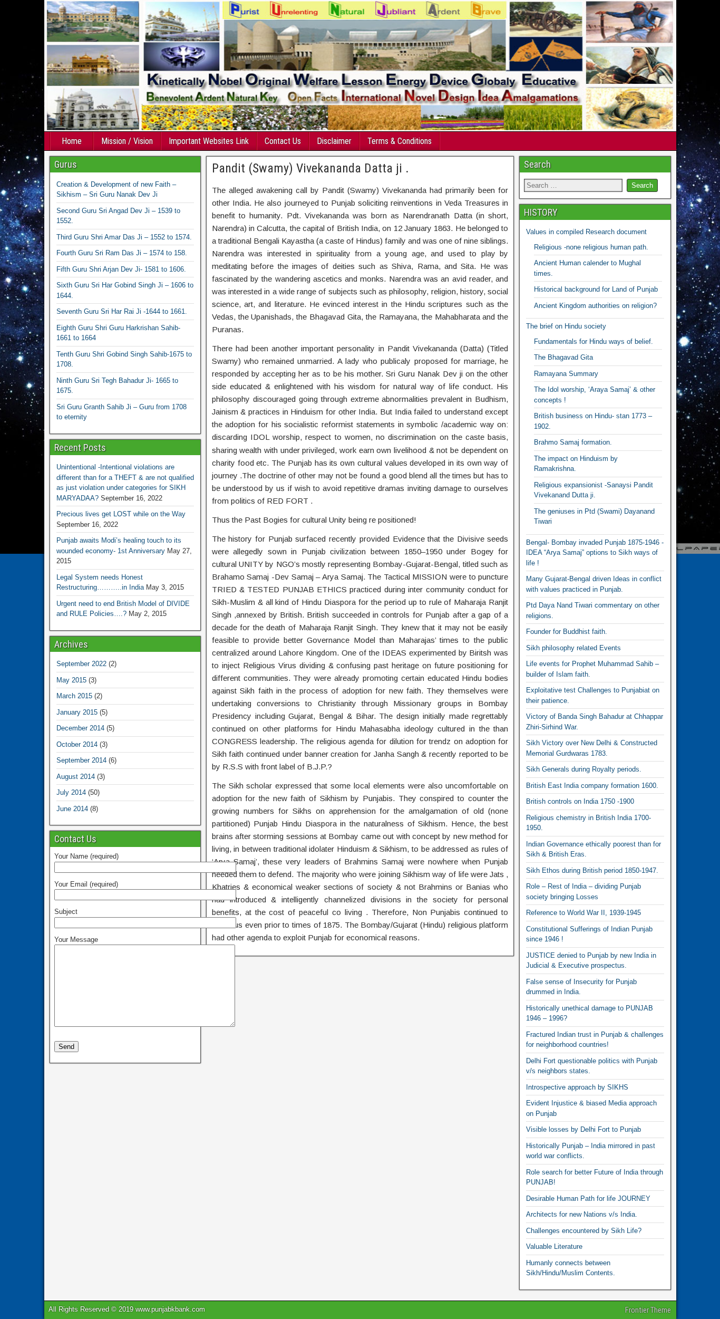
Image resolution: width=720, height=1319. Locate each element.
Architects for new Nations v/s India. (581, 1214)
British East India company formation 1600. (592, 786)
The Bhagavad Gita (563, 357)
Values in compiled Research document (586, 232)
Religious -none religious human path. (591, 247)
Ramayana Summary (566, 374)
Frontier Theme (648, 1310)
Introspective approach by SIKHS (577, 1087)
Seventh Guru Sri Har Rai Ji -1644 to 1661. (121, 311)
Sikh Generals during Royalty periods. (583, 769)
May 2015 (71, 680)
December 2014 (80, 728)
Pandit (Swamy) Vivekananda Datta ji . (310, 168)
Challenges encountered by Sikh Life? (583, 1231)
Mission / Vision (127, 141)
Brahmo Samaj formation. (573, 442)
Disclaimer (334, 141)
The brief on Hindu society (566, 326)
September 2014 (81, 760)
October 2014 (77, 744)
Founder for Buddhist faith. (566, 632)
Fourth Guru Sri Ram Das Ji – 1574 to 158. (121, 253)
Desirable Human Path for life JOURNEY (588, 1198)
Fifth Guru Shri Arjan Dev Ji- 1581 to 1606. (121, 269)
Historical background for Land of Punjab (596, 289)
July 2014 (71, 792)
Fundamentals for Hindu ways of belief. (593, 341)
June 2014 (72, 809)
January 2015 (77, 712)
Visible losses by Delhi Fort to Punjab (583, 1129)
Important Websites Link (209, 141)
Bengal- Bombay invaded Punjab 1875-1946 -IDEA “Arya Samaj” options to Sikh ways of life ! (595, 552)
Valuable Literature (554, 1246)
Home (72, 141)
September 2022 (81, 664)
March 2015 (74, 696)
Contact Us (283, 141)
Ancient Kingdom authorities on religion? (595, 306)
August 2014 (75, 777)
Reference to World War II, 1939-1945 (583, 913)
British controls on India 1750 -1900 (580, 801)
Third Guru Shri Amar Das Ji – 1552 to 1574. (124, 237)
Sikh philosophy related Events (573, 648)
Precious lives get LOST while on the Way (121, 514)
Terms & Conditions (399, 141)
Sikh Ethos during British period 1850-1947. (592, 870)
